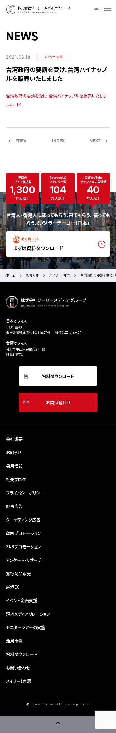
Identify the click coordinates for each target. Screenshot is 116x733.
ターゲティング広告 (23, 520)
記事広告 (14, 506)
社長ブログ (16, 479)
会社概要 (14, 439)
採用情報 (14, 466)
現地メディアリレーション (28, 614)
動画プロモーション (23, 533)
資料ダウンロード (58, 376)
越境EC (12, 587)
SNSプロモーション (23, 546)
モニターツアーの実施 (25, 627)
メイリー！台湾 (54, 56)
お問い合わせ (58, 402)
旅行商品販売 (18, 573)
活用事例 (14, 641)
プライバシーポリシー (25, 493)
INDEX (58, 141)
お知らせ (13, 452)
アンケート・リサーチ (24, 560)
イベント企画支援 (21, 600)
